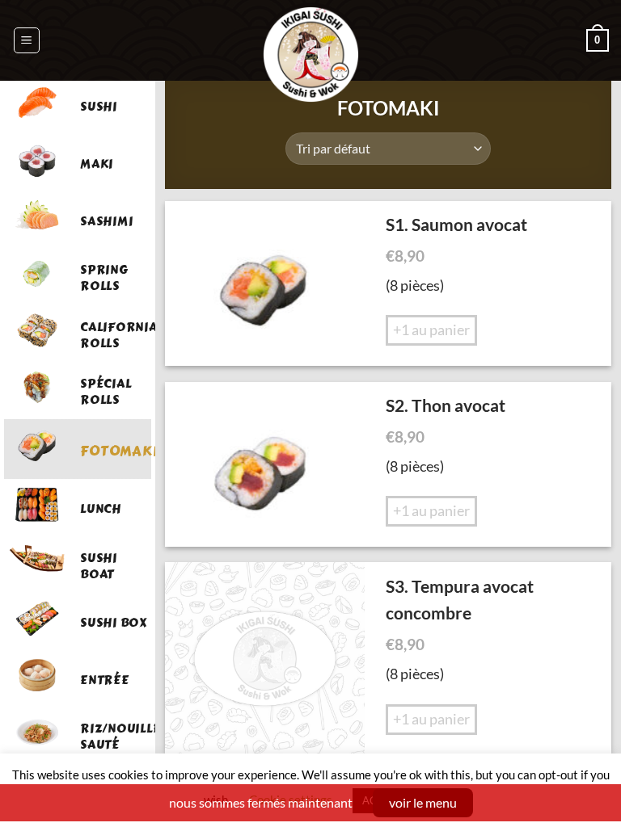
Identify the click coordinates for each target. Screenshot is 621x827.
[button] (27, 40)
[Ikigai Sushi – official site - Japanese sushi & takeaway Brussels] (310, 54)
